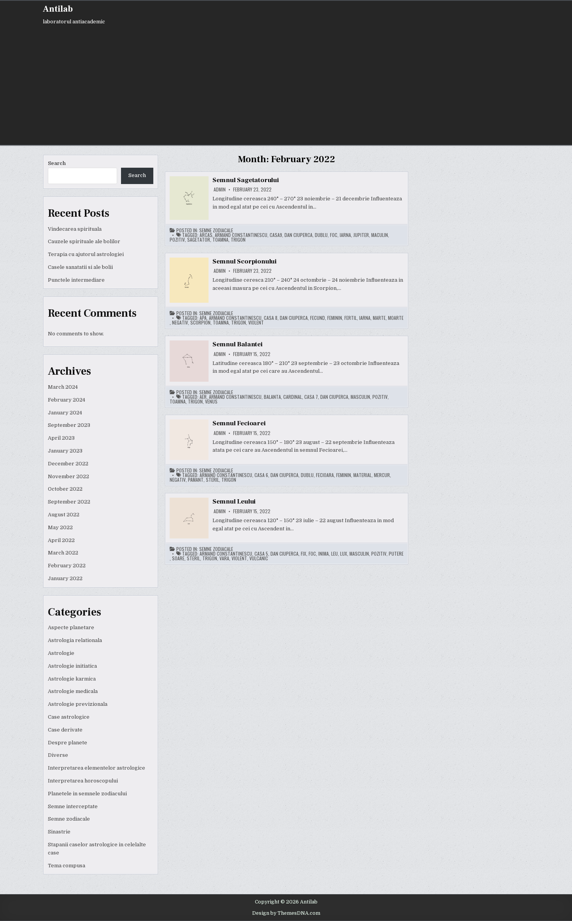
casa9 (276, 235)
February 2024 (66, 400)
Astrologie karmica (72, 679)
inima (323, 553)
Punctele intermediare (76, 280)
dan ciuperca (298, 235)
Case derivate (65, 730)
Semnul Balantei (237, 344)
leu (334, 553)
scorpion (200, 322)
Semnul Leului (234, 501)
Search (57, 163)
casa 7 (311, 397)
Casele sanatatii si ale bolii (80, 267)
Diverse (58, 755)
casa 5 (261, 553)
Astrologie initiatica (72, 666)
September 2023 (69, 425)
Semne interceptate (73, 806)
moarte (396, 318)
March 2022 (63, 553)
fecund (317, 318)
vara (224, 558)
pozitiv (177, 239)
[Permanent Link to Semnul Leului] (189, 518)
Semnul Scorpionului (244, 261)
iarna (345, 235)
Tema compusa (66, 865)
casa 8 (270, 318)
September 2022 (69, 502)
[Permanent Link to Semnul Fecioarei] (189, 439)
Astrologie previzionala (77, 704)
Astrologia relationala (75, 640)
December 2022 (68, 464)
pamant (196, 479)
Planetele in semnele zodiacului (87, 793)
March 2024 (63, 387)
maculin (379, 235)
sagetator (198, 239)
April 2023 (61, 438)
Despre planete (67, 743)
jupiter (361, 235)
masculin (360, 397)
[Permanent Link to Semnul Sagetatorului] (189, 198)
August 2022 (63, 515)
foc (333, 235)
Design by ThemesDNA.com (286, 913)
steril (212, 479)
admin (220, 189)
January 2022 (65, 578)
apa (203, 318)
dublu (321, 235)
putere (396, 553)
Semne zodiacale (69, 819)
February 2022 (67, 565)
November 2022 (68, 476)
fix (303, 553)
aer (203, 397)
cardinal (292, 397)
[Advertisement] (140, 82)
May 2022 (60, 527)
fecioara (325, 475)
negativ (180, 322)
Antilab (58, 9)
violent (256, 322)
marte (379, 318)
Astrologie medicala (73, 691)
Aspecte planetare (71, 627)
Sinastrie (59, 832)
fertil (350, 318)
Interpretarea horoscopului (83, 781)
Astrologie (61, 653)
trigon (238, 239)
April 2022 (61, 540)
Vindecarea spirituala (75, 229)
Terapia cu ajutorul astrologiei (86, 254)
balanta (272, 397)
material (362, 475)
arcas (206, 235)
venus (211, 401)
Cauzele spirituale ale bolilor (84, 241)
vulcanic (258, 558)
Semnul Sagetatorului (245, 180)
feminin (334, 318)
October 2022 (65, 489)
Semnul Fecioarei (239, 423)
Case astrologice (68, 717)
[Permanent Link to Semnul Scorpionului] (189, 280)
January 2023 (65, 451)
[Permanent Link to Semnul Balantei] (189, 361)
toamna (220, 239)
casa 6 (261, 475)
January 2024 (65, 413)
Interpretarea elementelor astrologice (96, 768)
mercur (382, 475)
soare (178, 558)
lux (343, 553)
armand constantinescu (241, 235)
